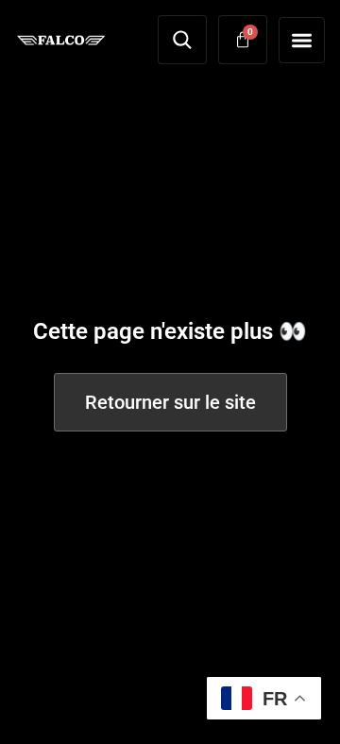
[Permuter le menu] (302, 40)
